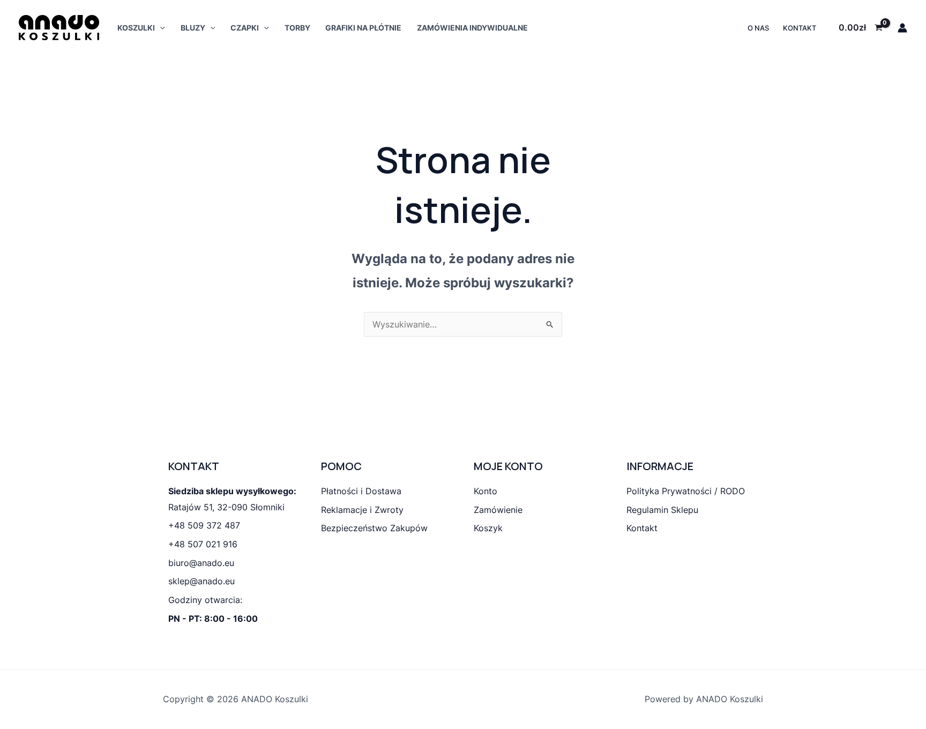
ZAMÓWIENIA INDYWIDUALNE (472, 27)
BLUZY (193, 27)
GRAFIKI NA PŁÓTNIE (363, 27)
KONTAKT (799, 28)
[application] (160, 27)
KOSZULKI (136, 27)
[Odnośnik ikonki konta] (902, 28)
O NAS (758, 28)
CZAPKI (244, 27)
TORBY (297, 27)
